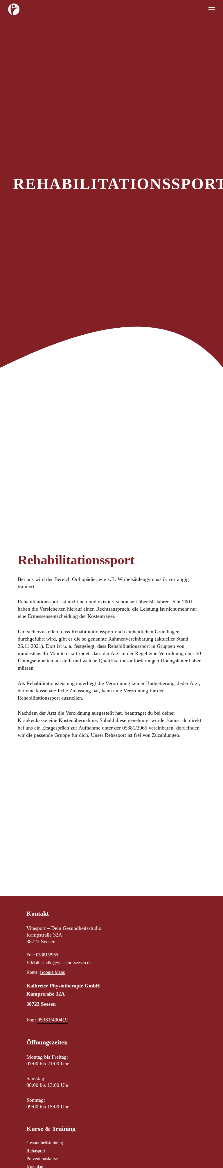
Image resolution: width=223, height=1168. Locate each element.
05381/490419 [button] (52, 1020)
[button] (211, 9)
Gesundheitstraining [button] (44, 1142)
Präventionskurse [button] (42, 1158)
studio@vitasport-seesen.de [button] (66, 962)
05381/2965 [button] (47, 954)
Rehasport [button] (35, 1150)
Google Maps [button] (52, 972)
